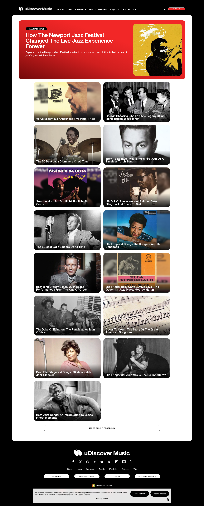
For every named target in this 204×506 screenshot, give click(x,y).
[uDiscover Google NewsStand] (124, 461)
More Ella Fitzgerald (102, 428)
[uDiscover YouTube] (102, 461)
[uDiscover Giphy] (131, 461)
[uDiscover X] (80, 461)
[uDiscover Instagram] (88, 461)
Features (80, 9)
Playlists (114, 9)
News (70, 9)
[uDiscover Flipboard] (116, 461)
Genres (102, 9)
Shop (60, 9)
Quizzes (125, 9)
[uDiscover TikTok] (95, 461)
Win (134, 9)
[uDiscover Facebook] (73, 461)
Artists (92, 9)
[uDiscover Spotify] (109, 461)
